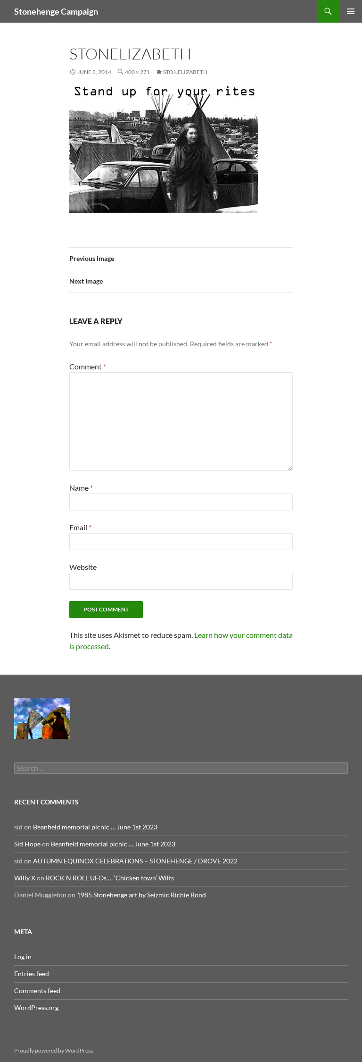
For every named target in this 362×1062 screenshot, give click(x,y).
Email (80, 527)
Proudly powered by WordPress (53, 1050)
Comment (87, 366)
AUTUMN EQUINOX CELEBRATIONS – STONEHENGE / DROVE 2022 (135, 861)
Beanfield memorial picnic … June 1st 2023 (95, 827)
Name (81, 487)
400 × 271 (137, 71)
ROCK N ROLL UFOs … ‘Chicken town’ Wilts (110, 878)
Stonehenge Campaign (56, 11)
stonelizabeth (185, 71)
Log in (23, 957)
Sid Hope (27, 844)
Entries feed (31, 974)
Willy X (24, 878)
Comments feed (37, 991)
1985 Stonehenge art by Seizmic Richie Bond (141, 895)
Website (83, 566)
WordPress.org (36, 1007)
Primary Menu (350, 11)
